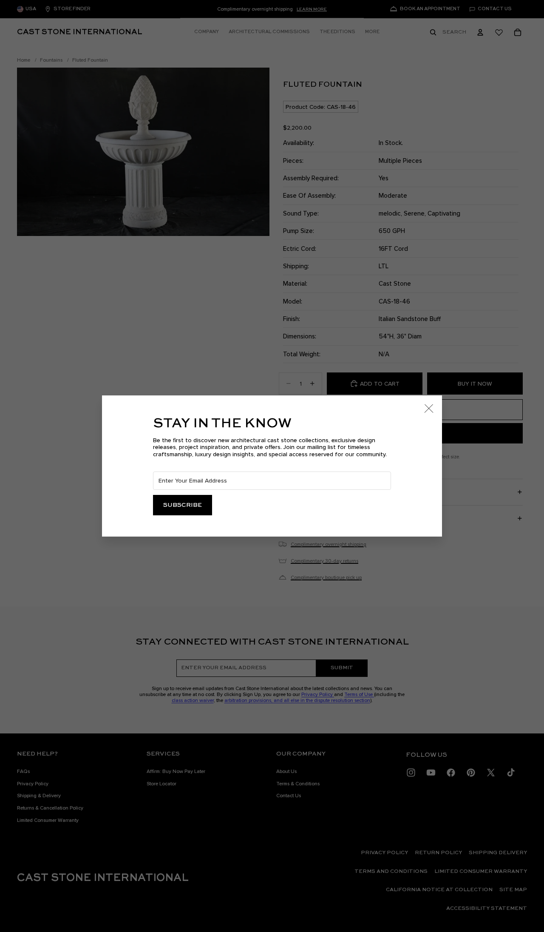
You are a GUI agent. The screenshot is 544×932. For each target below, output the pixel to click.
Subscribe (182, 505)
